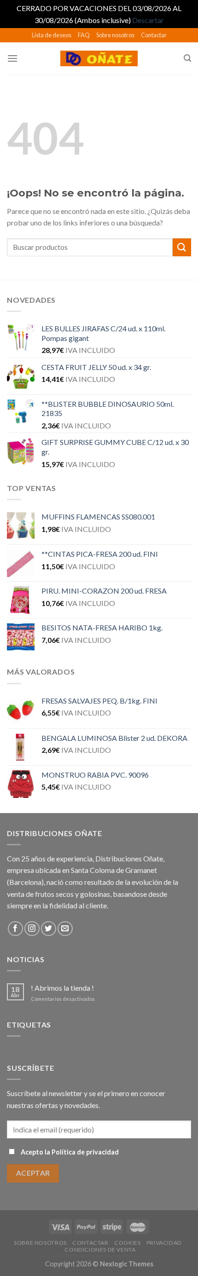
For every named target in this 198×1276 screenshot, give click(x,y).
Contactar (154, 35)
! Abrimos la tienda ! (62, 987)
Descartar (148, 20)
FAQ (84, 35)
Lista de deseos (51, 35)
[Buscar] (187, 58)
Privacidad (164, 1242)
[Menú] (12, 58)
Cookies (127, 1242)
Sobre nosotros (115, 35)
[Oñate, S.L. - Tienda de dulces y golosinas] (99, 58)
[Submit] (182, 247)
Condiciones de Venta (99, 1249)
